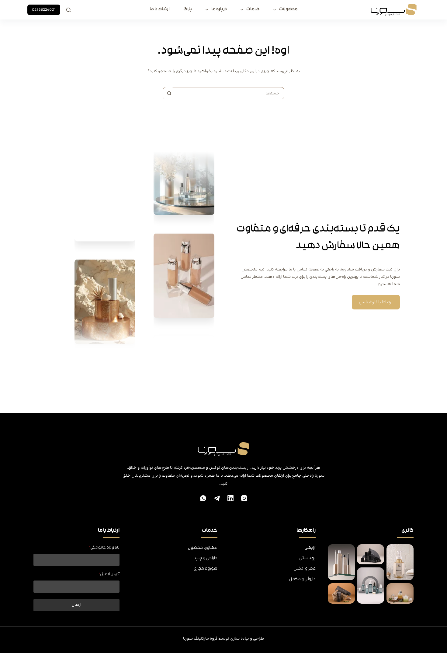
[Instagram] (244, 498)
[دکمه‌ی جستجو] (169, 93)
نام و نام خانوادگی (104, 548)
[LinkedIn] (230, 498)
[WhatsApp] (203, 498)
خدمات (253, 9)
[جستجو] (68, 10)
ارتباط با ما (160, 9)
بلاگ (187, 9)
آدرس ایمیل (109, 574)
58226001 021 (44, 10)
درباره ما (219, 9)
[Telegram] (217, 498)
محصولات (288, 9)
